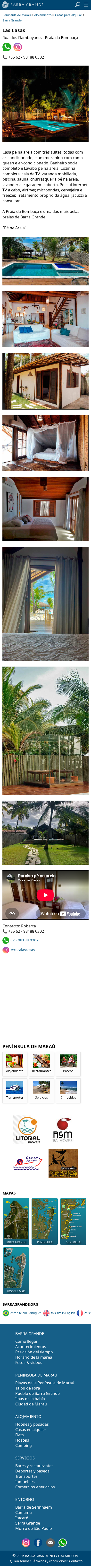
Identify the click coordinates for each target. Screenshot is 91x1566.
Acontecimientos (30, 1346)
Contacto (76, 1561)
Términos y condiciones (49, 1561)
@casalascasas (22, 949)
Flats (19, 1435)
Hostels (22, 1440)
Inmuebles (25, 1481)
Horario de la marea (33, 1357)
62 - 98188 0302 (24, 940)
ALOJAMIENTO (28, 1416)
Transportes (26, 1476)
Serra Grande (27, 1523)
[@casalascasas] (18, 50)
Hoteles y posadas (32, 1424)
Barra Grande (12, 20)
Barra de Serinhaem (33, 1507)
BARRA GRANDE (29, 1333)
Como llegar (26, 1341)
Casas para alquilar (68, 15)
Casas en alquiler (30, 1429)
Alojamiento (43, 15)
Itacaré (21, 1517)
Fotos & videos (28, 1362)
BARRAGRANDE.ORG (20, 1304)
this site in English (63, 1313)
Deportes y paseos (32, 1471)
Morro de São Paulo (33, 1528)
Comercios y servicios (35, 1487)
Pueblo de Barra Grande (37, 1393)
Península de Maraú (16, 15)
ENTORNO (24, 1499)
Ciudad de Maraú (31, 1404)
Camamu (23, 1512)
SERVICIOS (25, 1458)
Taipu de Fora (27, 1388)
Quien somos (19, 1561)
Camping (23, 1445)
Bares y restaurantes (34, 1465)
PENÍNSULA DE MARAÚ (36, 1375)
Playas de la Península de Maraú (44, 1382)
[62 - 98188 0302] (7, 50)
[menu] (86, 4)
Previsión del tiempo (34, 1352)
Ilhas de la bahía (30, 1398)
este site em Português (25, 1313)
